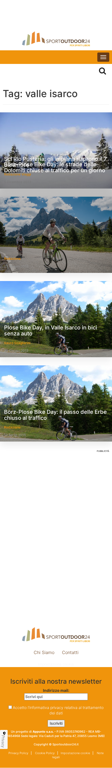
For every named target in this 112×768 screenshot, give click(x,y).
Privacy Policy (18, 753)
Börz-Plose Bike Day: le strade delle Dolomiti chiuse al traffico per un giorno (54, 167)
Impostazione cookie (56, 664)
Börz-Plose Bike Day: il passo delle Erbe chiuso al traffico (55, 415)
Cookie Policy (44, 753)
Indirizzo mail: (56, 690)
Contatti (70, 652)
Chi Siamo (44, 652)
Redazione (12, 259)
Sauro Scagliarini (17, 343)
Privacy (3, 741)
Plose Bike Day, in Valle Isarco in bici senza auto (50, 330)
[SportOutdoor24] (56, 38)
